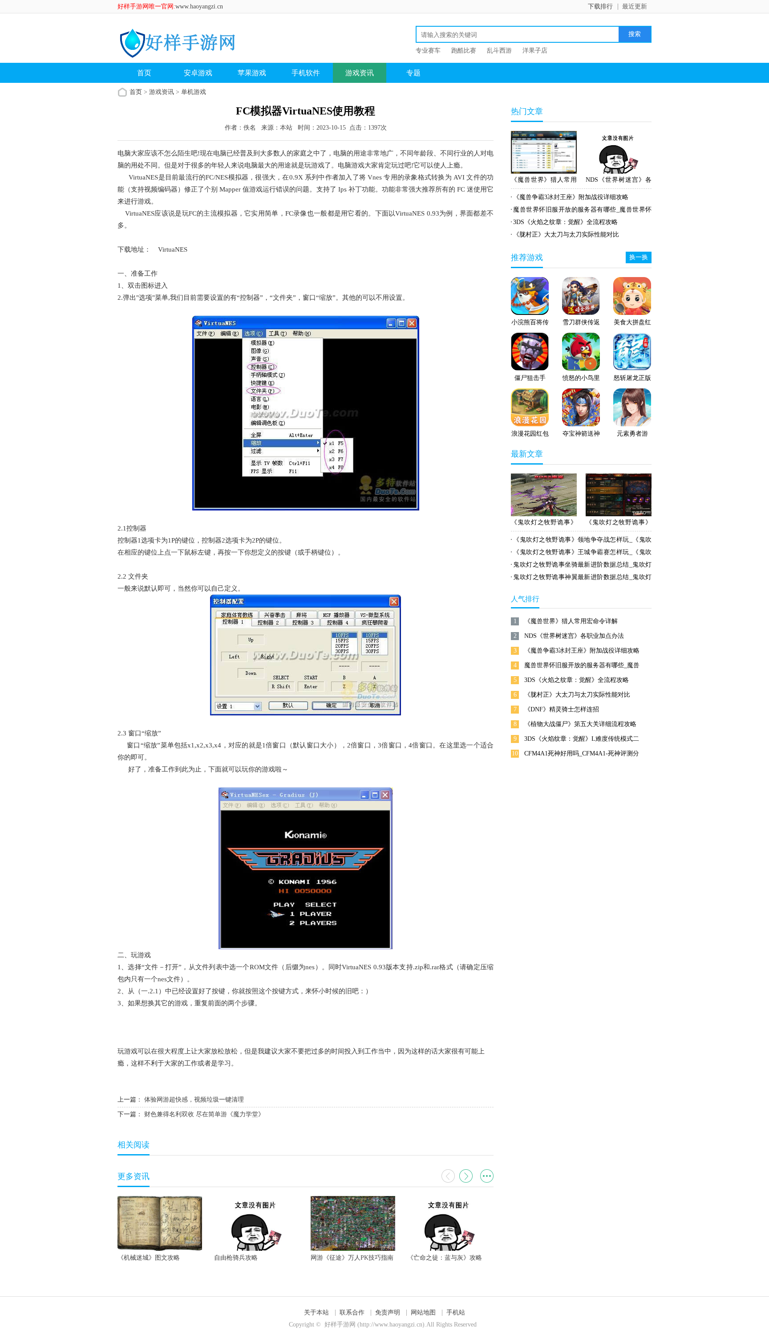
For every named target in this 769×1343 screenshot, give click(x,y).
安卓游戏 (198, 73)
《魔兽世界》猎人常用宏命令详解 (544, 181)
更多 (487, 1176)
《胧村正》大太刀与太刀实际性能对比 (566, 234)
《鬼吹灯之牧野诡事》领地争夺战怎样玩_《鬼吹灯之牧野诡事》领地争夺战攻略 (581, 541)
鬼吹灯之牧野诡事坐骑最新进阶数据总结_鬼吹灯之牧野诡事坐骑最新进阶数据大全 (581, 566)
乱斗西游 (499, 50)
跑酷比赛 (463, 50)
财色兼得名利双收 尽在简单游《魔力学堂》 (204, 1114)
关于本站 (316, 1312)
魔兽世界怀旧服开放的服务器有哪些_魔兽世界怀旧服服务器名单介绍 (581, 211)
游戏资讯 (359, 73)
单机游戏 (193, 92)
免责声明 (387, 1312)
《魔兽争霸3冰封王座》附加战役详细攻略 (570, 197)
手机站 (455, 1312)
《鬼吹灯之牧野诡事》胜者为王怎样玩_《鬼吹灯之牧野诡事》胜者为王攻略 (619, 524)
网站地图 (423, 1312)
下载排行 (600, 6)
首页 (144, 73)
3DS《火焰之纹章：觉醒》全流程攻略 (565, 222)
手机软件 (305, 73)
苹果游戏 (252, 73)
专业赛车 (428, 50)
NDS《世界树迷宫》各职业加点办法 (619, 181)
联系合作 (352, 1312)
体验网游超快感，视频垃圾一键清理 (194, 1099)
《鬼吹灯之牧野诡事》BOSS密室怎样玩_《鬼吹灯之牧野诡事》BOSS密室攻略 (544, 524)
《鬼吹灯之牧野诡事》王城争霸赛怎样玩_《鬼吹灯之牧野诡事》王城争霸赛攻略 (581, 554)
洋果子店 (534, 50)
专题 (413, 73)
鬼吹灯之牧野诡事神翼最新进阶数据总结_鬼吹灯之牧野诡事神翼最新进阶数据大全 (581, 579)
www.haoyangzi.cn (199, 6)
